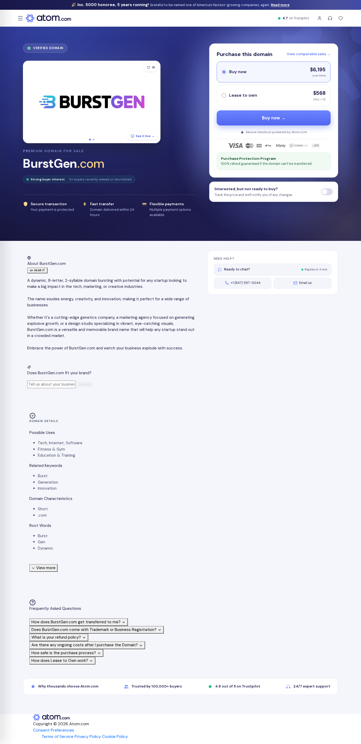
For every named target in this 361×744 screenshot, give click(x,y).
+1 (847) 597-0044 (246, 283)
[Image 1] (90, 140)
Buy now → (274, 118)
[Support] (330, 18)
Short (43, 509)
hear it (39, 270)
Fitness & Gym (51, 449)
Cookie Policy (115, 736)
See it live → (145, 136)
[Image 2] (93, 140)
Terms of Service (57, 736)
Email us (305, 283)
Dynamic (45, 548)
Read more (280, 5)
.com (42, 515)
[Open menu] (20, 18)
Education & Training (56, 455)
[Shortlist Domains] (340, 18)
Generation (48, 482)
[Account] (319, 18)
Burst (43, 476)
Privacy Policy (88, 736)
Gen (41, 542)
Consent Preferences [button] (53, 730)
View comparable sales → (309, 54)
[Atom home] (48, 18)
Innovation (47, 488)
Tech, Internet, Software (60, 443)
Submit (84, 384)
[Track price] (327, 191)
